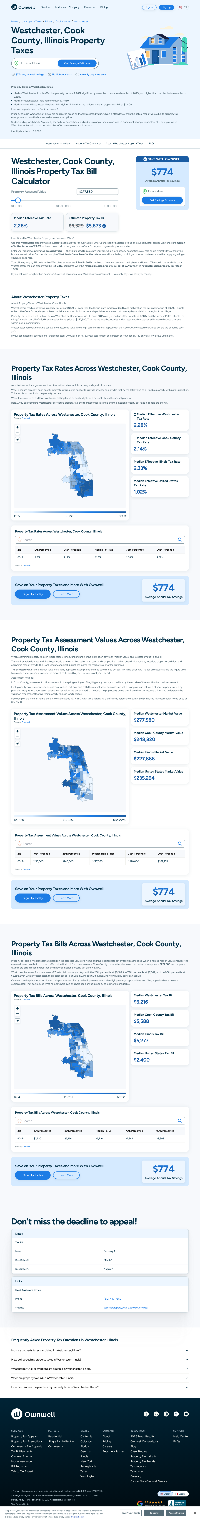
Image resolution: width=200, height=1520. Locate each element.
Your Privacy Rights (131, 1513)
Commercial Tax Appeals (26, 1446)
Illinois (48, 21)
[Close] (195, 1512)
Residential (55, 1436)
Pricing (106, 1441)
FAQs (176, 1441)
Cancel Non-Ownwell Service (148, 1481)
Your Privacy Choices (21, 1504)
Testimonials (138, 1466)
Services (17, 1431)
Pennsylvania (88, 1466)
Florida (84, 1446)
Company (108, 1431)
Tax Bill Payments (21, 1451)
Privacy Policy (17, 1499)
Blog (133, 1446)
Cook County (63, 21)
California (86, 1436)
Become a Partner (113, 1451)
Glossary (135, 1476)
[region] (100, 1513)
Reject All (154, 1513)
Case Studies (138, 1451)
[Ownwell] (23, 6)
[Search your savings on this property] (180, 539)
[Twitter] (176, 1413)
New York (86, 1461)
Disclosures (69, 1499)
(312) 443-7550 (112, 1298)
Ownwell (26, 418)
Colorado (86, 1441)
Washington (87, 1476)
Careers (107, 1446)
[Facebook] (146, 1413)
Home (14, 21)
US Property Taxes (32, 21)
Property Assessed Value (28, 191)
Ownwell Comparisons (144, 1441)
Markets (53, 1431)
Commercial (55, 1446)
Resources (137, 1431)
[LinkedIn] (156, 1413)
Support (178, 1431)
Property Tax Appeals (24, 1436)
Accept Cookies (176, 1513)
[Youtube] (186, 1413)
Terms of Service (33, 1499)
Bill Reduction (19, 1466)
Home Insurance (21, 1461)
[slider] (18, 200)
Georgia (85, 1451)
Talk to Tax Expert (22, 1471)
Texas (84, 1471)
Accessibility (56, 1499)
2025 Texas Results (142, 1436)
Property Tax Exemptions (26, 1441)
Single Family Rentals (61, 1441)
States (84, 1431)
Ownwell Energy (21, 1456)
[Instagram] (166, 1413)
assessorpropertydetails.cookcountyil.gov (126, 1307)
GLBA (45, 1499)
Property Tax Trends (142, 1461)
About (106, 1436)
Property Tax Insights (143, 1456)
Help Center (181, 1436)
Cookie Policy (77, 1517)
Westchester (81, 21)
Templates (136, 1471)
